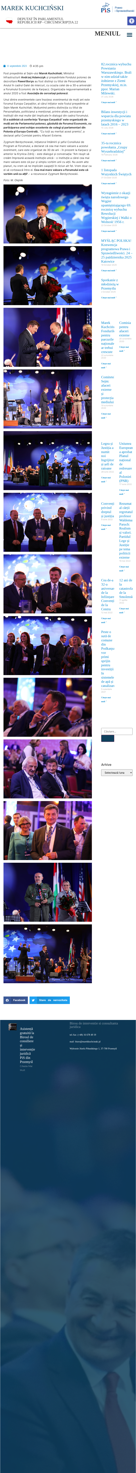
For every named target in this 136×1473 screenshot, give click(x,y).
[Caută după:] (117, 731)
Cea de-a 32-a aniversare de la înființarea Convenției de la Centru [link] (109, 594)
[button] (129, 34)
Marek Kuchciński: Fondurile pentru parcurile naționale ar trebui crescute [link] (109, 337)
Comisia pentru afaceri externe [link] (125, 329)
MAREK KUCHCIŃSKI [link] (32, 7)
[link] (131, 21)
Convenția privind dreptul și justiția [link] (108, 510)
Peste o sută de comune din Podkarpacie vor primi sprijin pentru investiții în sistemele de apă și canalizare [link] (110, 659)
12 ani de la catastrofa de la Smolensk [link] (126, 588)
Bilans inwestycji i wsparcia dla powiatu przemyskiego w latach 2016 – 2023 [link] (116, 118)
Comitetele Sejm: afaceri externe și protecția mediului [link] (108, 389)
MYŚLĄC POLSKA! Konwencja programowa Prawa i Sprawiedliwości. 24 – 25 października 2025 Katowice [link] (117, 251)
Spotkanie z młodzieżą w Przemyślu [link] (110, 284)
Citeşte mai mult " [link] (109, 102)
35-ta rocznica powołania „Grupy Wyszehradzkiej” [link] (114, 147)
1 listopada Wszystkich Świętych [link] (116, 172)
